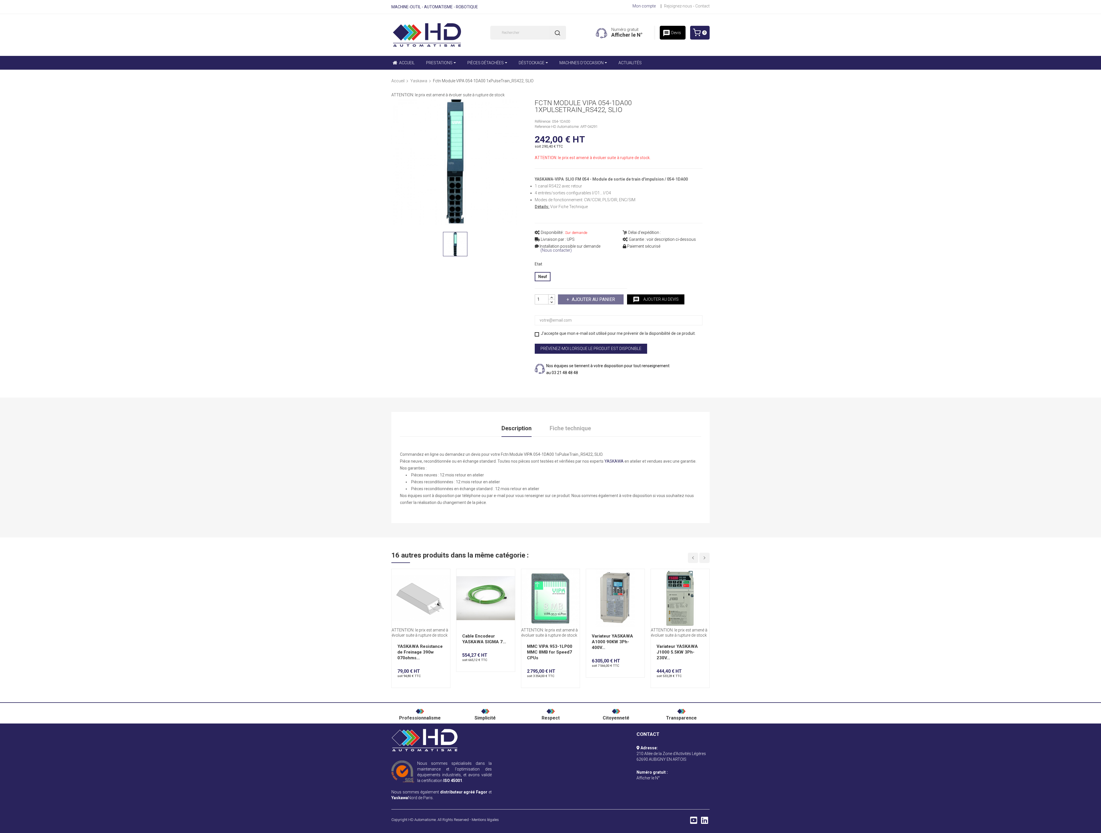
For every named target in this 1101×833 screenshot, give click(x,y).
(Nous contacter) (556, 250)
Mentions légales (485, 820)
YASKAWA (614, 461)
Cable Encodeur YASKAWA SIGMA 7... (484, 638)
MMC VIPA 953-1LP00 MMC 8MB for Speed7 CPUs (549, 652)
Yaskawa (399, 797)
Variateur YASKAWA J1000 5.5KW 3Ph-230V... (677, 652)
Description (516, 428)
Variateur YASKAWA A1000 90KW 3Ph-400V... (612, 641)
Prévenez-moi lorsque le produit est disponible (590, 348)
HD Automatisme (422, 820)
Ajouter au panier (593, 299)
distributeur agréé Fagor (464, 792)
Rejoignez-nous (678, 6)
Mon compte (644, 6)
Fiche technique (570, 428)
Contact (702, 6)
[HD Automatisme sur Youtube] (693, 822)
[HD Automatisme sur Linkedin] (704, 822)
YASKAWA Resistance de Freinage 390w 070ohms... (420, 652)
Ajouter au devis (656, 299)
